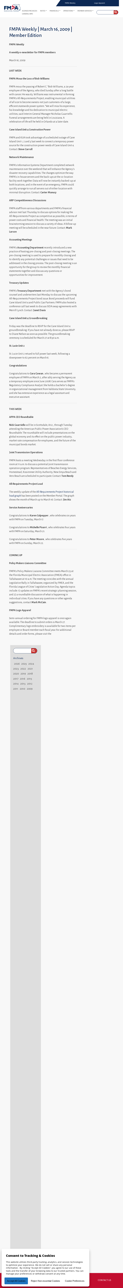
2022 (23, 668)
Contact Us (104, 1280)
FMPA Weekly (70, 3)
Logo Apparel (99, 3)
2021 (30, 668)
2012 (29, 683)
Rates (42, 11)
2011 (15, 688)
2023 (16, 668)
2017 (15, 678)
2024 (31, 663)
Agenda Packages (29, 11)
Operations (68, 11)
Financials (54, 11)
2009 (30, 688)
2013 (23, 683)
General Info (27, 14)
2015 (29, 678)
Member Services (84, 11)
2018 (30, 673)
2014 (16, 683)
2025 (24, 663)
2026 (17, 663)
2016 (22, 678)
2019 (23, 673)
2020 (16, 673)
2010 (22, 688)
